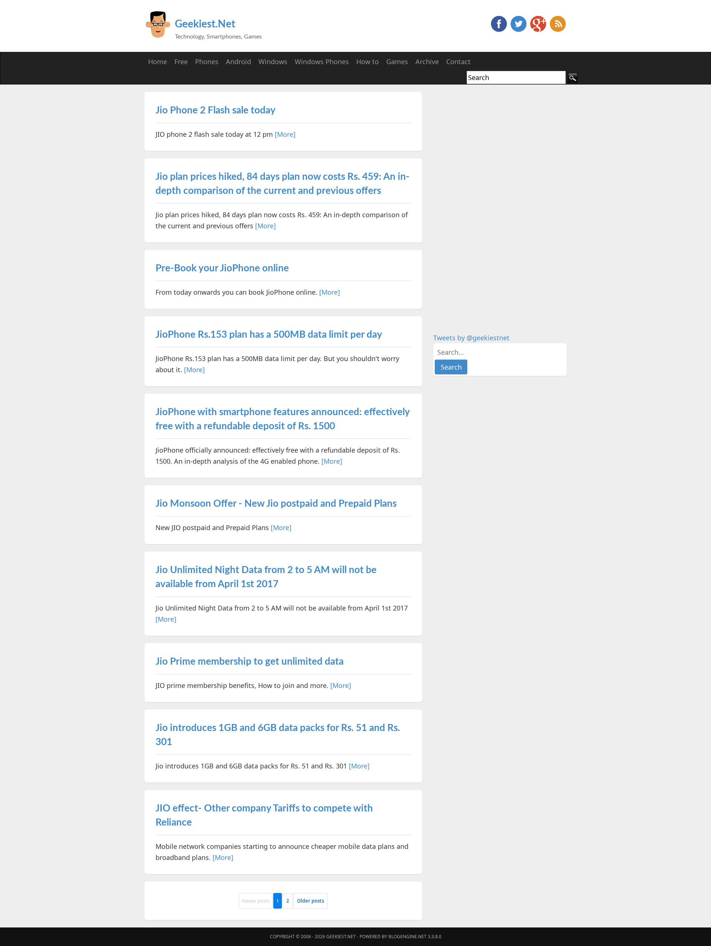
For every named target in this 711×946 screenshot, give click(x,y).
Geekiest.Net (205, 24)
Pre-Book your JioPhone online (222, 268)
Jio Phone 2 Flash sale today (216, 110)
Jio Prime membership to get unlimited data (250, 661)
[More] (285, 134)
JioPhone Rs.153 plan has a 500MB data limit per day (269, 335)
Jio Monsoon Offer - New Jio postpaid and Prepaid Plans (276, 504)
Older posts (310, 900)
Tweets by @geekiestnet (471, 337)
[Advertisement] (488, 203)
